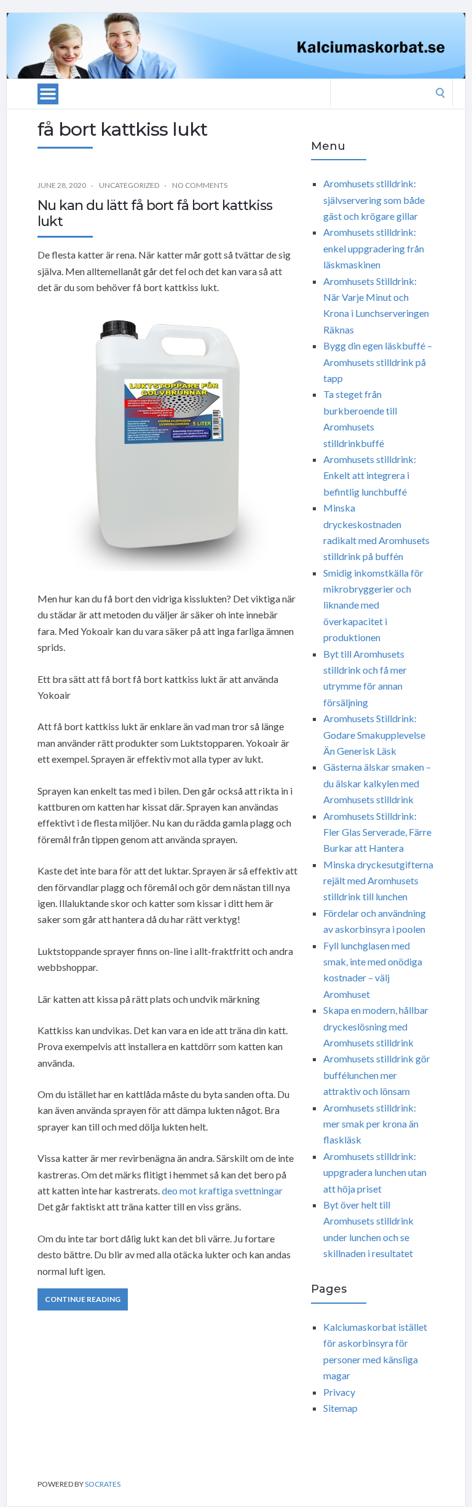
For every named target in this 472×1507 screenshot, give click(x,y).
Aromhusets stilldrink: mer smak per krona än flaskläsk (371, 1124)
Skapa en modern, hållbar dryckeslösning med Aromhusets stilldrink (375, 1026)
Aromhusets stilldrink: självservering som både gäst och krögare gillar (374, 199)
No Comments (199, 185)
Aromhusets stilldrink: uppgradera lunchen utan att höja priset (375, 1172)
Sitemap (340, 1408)
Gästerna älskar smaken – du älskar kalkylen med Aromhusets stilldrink (377, 783)
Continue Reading (82, 1299)
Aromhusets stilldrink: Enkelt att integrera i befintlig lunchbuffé (369, 475)
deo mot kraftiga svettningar (222, 1190)
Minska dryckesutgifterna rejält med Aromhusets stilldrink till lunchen (378, 881)
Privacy (339, 1392)
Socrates (102, 1484)
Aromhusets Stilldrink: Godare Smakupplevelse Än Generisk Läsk (374, 734)
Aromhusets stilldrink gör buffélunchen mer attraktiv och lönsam (376, 1075)
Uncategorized (129, 185)
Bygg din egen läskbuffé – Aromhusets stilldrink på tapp (377, 362)
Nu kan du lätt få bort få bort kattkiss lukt (154, 213)
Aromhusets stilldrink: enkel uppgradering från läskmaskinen (373, 248)
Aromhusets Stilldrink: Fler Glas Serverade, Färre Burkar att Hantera (377, 832)
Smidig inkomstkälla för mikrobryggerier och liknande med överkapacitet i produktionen (373, 605)
